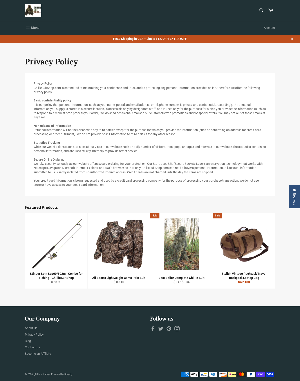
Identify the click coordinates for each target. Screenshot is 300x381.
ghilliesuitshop (42, 374)
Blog (28, 341)
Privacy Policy (34, 334)
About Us (31, 328)
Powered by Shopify (61, 374)
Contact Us (32, 347)
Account (269, 28)
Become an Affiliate (38, 353)
